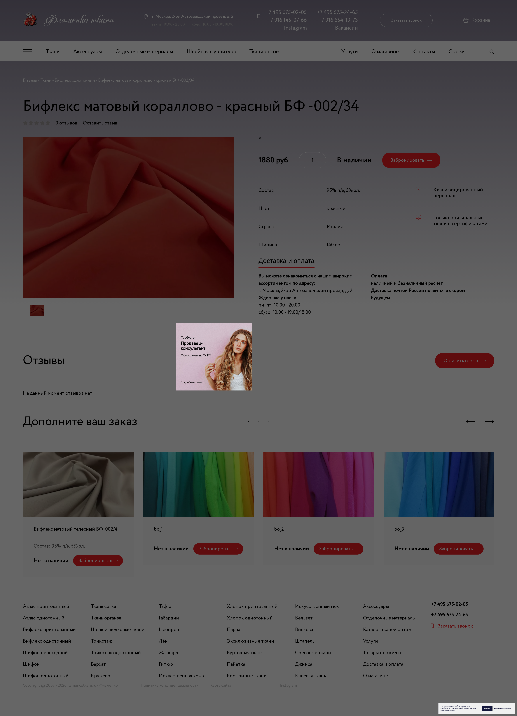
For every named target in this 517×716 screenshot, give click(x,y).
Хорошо (487, 708)
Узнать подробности (502, 708)
